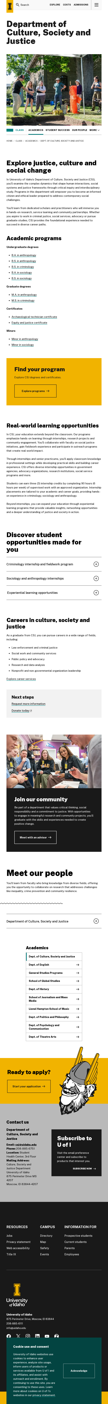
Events (44, 1254)
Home (9, 141)
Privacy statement (18, 1242)
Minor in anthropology (25, 338)
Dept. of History (39, 989)
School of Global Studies (44, 980)
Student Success (58, 130)
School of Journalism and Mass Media (48, 999)
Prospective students (78, 1235)
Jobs (9, 1235)
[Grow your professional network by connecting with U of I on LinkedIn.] (37, 1336)
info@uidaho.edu (16, 1328)
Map (43, 1242)
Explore (55, 4)
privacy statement (43, 1395)
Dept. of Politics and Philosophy (49, 1017)
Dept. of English (39, 964)
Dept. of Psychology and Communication (44, 1027)
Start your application (27, 1086)
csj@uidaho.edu (26, 1144)
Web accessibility (18, 1248)
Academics (35, 130)
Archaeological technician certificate (34, 316)
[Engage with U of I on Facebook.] (8, 1336)
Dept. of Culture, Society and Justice (52, 956)
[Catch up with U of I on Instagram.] (28, 1336)
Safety (44, 1248)
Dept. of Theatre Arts (42, 1036)
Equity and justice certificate (29, 322)
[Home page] (9, 6)
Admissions (81, 4)
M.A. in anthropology (24, 294)
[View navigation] (96, 5)
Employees (71, 1254)
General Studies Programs (46, 972)
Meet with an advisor (33, 837)
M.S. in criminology (23, 300)
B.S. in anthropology (24, 260)
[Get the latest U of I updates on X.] (18, 1336)
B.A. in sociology (22, 272)
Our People (79, 130)
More (95, 130)
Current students (75, 1242)
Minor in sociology (23, 344)
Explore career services (21, 678)
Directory (46, 1235)
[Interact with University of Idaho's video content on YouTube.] (47, 1336)
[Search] (17, 4)
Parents (69, 1248)
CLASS (19, 130)
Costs (67, 4)
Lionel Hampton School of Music (49, 1008)
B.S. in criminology (23, 266)
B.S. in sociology (22, 278)
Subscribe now (82, 1168)
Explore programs (33, 391)
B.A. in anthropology (24, 255)
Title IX (11, 1254)
